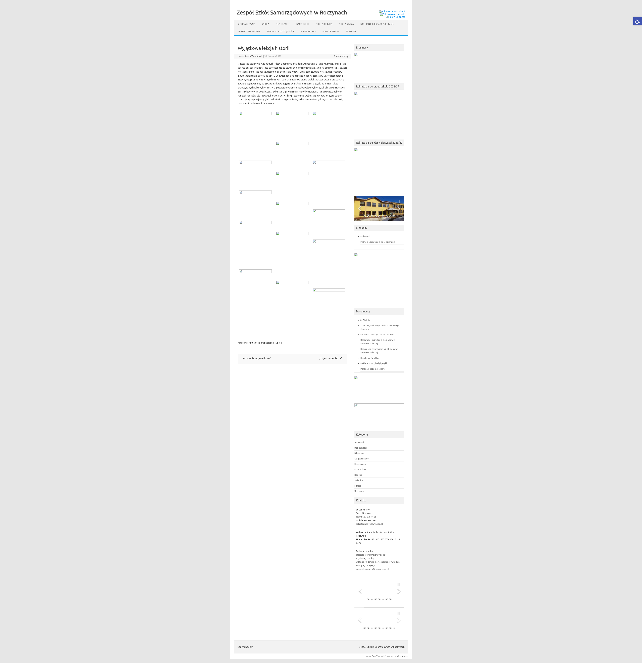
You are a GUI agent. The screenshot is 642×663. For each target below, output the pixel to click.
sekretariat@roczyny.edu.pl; (369, 524)
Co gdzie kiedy (361, 458)
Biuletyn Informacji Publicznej (377, 24)
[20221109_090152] (327, 311)
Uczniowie (359, 491)
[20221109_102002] (291, 124)
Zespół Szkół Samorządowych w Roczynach (292, 12)
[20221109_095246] (327, 222)
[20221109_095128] (254, 243)
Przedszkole (283, 24)
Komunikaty (360, 464)
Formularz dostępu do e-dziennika (377, 334)
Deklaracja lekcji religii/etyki (373, 363)
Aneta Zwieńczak (254, 56)
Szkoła (265, 24)
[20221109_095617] (291, 214)
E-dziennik (365, 236)
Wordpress (402, 656)
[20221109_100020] (327, 134)
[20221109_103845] (254, 134)
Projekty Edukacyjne (249, 31)
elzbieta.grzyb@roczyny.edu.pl (371, 555)
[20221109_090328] (254, 292)
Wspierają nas (307, 31)
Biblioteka (359, 453)
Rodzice (358, 475)
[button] (637, 21)
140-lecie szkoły (330, 31)
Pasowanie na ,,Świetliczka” (255, 358)
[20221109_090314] (291, 303)
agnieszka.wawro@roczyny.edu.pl (372, 569)
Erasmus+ (351, 31)
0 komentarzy (341, 56)
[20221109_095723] (254, 203)
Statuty (366, 320)
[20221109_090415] (291, 254)
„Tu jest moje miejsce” (332, 358)
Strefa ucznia (346, 24)
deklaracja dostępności (280, 31)
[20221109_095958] (291, 154)
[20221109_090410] (327, 262)
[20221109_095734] (327, 183)
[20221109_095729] (291, 184)
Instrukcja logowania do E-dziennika (377, 242)
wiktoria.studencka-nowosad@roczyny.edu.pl (378, 562)
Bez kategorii (267, 343)
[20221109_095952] (254, 173)
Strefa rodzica (324, 24)
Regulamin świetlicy (369, 358)
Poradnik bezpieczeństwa (373, 369)
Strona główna (246, 24)
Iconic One (371, 656)
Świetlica (358, 480)
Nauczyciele (302, 24)
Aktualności (254, 343)
